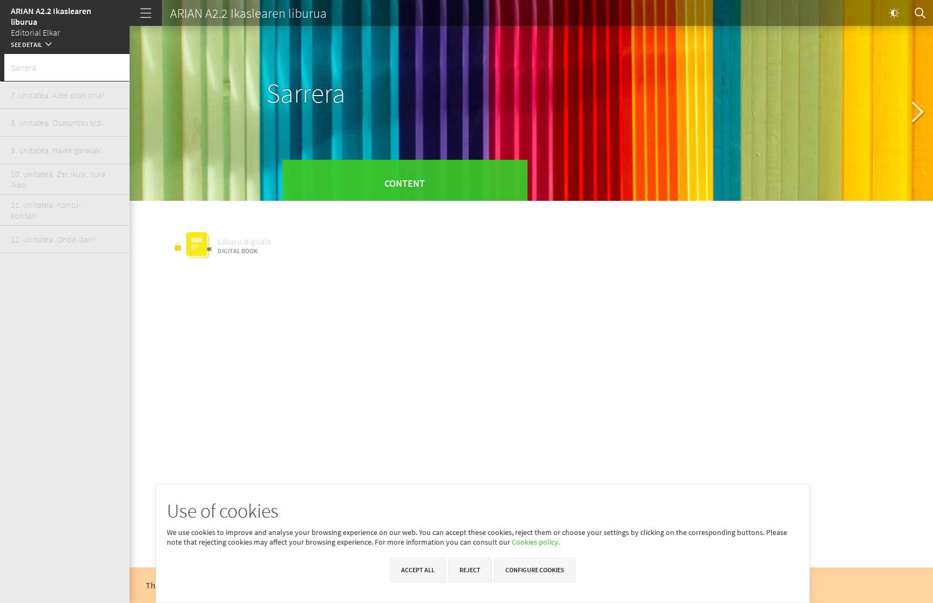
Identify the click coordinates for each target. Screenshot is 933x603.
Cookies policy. (536, 542)
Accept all (418, 570)
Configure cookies (534, 570)
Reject (470, 570)
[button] (65, 43)
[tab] (65, 67)
